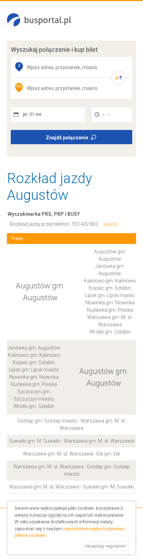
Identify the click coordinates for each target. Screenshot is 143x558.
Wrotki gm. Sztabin (110, 332)
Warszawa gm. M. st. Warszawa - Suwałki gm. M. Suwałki (71, 487)
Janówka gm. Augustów (110, 269)
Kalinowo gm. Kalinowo (110, 281)
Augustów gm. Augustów (110, 255)
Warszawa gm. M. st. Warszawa (110, 320)
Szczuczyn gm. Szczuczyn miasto (34, 395)
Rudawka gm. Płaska (110, 310)
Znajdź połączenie (67, 137)
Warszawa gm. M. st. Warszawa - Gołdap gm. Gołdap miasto (71, 470)
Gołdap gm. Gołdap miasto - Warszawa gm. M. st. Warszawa (71, 424)
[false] (118, 78)
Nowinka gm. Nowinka (110, 302)
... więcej (108, 224)
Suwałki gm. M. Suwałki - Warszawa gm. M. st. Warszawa (71, 441)
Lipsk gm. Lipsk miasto (110, 295)
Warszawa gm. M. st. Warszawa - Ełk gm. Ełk (71, 454)
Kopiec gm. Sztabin (110, 288)
